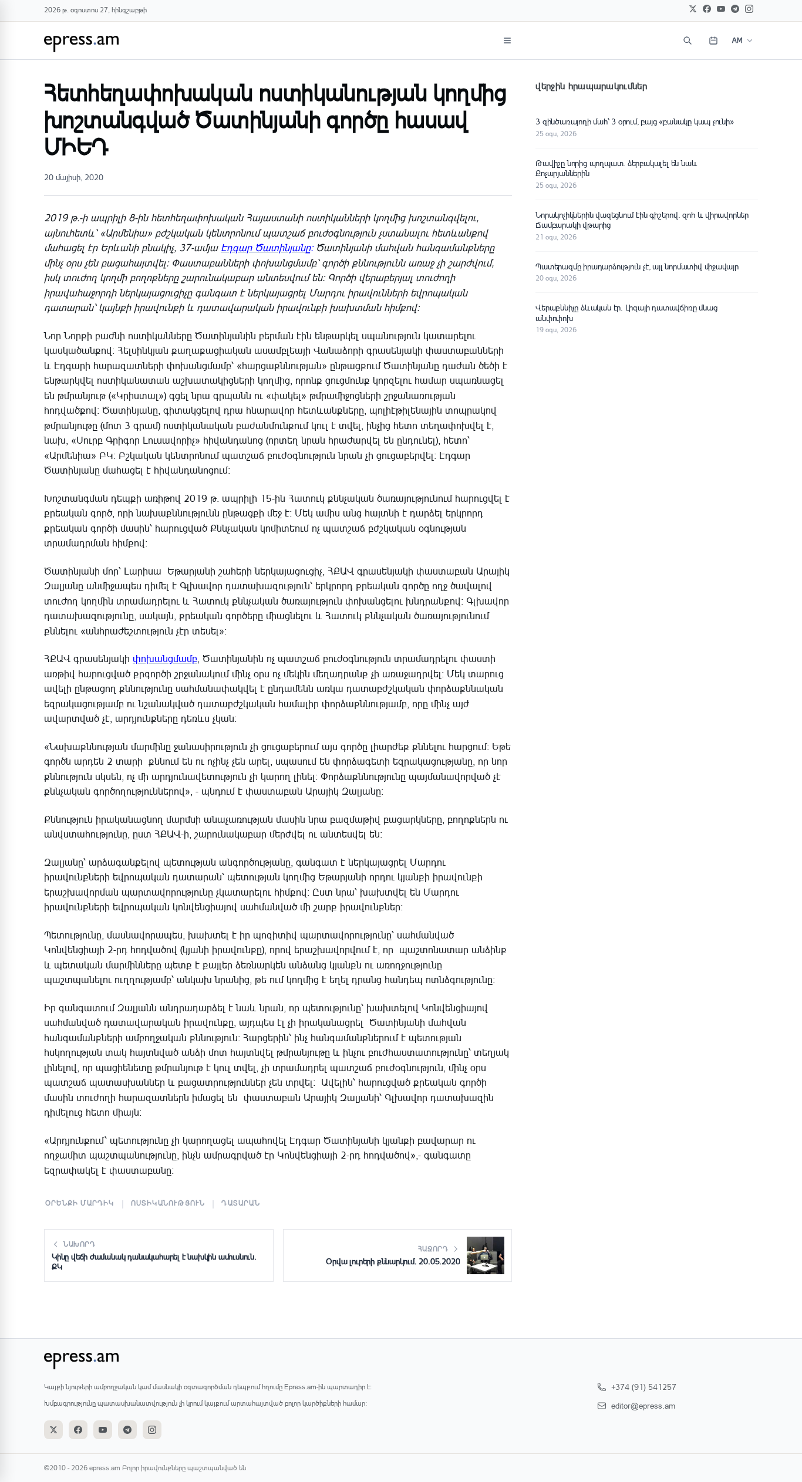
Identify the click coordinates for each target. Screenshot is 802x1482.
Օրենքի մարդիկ (79, 1203)
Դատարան (240, 1203)
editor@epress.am (643, 1405)
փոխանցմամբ (165, 658)
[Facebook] (707, 9)
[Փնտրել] (687, 40)
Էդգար (266, 247)
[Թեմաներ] (507, 40)
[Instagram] (749, 9)
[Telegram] (735, 9)
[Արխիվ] (713, 40)
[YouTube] (721, 9)
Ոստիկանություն (168, 1203)
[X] (693, 9)
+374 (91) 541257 (643, 1387)
